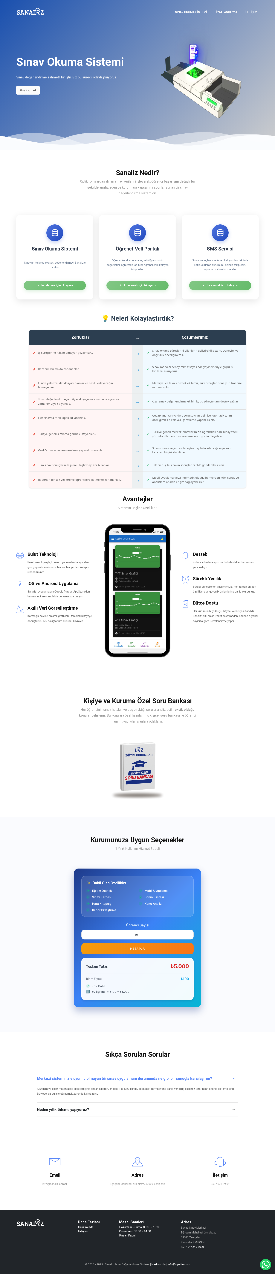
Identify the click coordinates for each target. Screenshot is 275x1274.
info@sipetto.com (179, 1264)
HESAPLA (137, 949)
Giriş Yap (25, 90)
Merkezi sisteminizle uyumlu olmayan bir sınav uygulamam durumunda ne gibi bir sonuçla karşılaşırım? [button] (124, 1078)
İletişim (83, 1231)
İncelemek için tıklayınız (57, 285)
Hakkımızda (85, 1227)
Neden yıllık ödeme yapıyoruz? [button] (63, 1109)
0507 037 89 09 (195, 1247)
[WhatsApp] (265, 1264)
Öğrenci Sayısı (137, 925)
